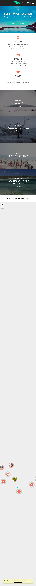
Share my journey (18, 23)
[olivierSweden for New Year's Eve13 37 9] (11, 465)
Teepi (18, 3)
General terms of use (18, 582)
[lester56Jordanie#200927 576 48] (15, 479)
